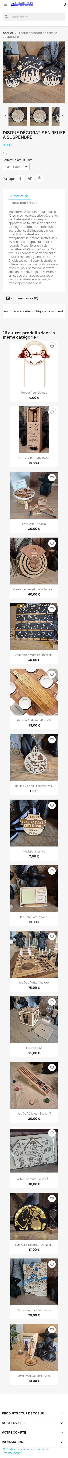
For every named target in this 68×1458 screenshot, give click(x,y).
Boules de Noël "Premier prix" (34, 786)
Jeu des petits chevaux (34, 982)
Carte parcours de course (34, 1310)
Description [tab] (19, 196)
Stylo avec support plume (34, 1375)
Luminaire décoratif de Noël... (34, 1244)
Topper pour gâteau (34, 392)
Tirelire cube (34, 1048)
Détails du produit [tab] (25, 203)
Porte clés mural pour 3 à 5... (34, 1179)
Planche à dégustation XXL (34, 720)
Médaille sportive (34, 851)
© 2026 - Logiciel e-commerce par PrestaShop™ (26, 1451)
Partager (20, 178)
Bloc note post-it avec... (34, 917)
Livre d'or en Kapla (34, 524)
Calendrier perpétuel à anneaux (34, 589)
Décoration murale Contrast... (34, 655)
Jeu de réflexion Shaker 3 (34, 1113)
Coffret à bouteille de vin (34, 458)
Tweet (30, 178)
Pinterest (39, 178)
